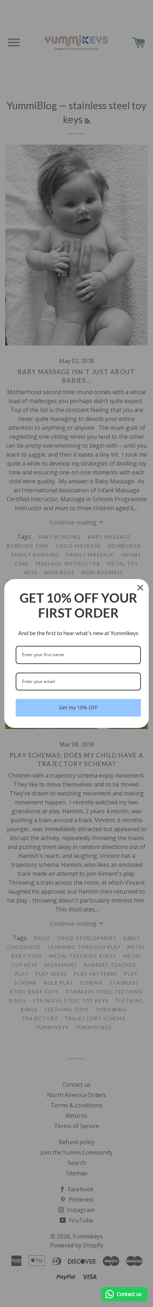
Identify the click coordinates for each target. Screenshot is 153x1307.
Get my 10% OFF (78, 707)
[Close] (140, 587)
